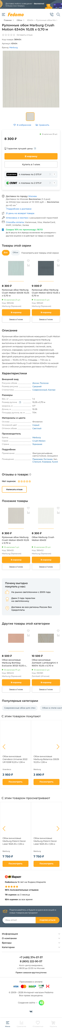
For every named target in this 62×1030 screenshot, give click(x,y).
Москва (32, 196)
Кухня (55, 461)
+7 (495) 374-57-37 (31, 957)
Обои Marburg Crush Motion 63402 (43, 538)
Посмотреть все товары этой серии (40, 253)
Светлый (36, 428)
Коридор (46, 461)
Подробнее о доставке (18, 208)
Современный (39, 390)
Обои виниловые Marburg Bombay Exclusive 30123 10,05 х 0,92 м (14, 663)
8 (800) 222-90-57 (31, 961)
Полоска (44, 383)
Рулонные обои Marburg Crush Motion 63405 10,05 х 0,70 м (15, 540)
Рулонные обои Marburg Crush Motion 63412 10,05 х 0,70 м (46, 293)
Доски (35, 383)
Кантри (51, 390)
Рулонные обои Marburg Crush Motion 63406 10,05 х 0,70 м (15, 293)
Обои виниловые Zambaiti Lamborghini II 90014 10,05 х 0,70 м (45, 663)
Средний (36, 386)
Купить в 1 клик (31, 164)
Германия (37, 444)
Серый (35, 425)
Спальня (36, 461)
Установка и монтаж (17, 217)
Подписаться (47, 920)
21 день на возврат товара (20, 213)
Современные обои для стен (19, 708)
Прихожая (37, 459)
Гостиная (48, 459)
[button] (4, 746)
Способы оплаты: (15, 222)
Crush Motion (38, 441)
